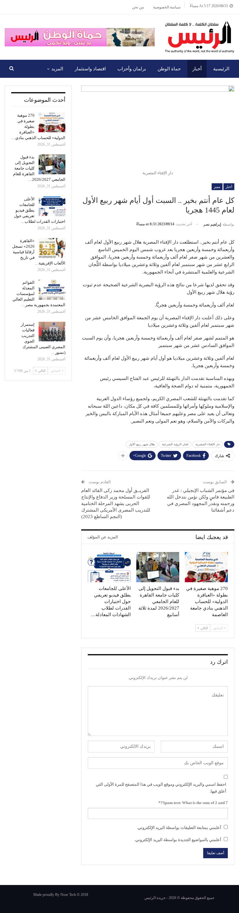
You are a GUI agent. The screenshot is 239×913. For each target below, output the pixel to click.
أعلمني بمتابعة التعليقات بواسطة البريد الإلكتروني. (179, 827)
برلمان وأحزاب (131, 68)
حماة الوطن (169, 68)
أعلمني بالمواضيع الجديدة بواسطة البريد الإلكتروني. (177, 839)
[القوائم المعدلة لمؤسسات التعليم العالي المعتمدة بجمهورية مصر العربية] (52, 290)
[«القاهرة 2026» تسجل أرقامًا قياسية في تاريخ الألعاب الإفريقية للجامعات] (52, 248)
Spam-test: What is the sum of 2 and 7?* (193, 802)
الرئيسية (221, 68)
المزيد (57, 68)
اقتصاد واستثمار (90, 68)
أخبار (197, 68)
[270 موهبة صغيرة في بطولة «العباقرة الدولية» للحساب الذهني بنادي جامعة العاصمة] (206, 567)
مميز (217, 187)
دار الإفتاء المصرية (207, 444)
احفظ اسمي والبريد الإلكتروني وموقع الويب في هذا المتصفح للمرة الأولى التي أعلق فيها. (161, 788)
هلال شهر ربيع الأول (142, 444)
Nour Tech (68, 894)
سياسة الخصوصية (166, 7)
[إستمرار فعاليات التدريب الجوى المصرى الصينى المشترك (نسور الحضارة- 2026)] (52, 332)
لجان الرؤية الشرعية (175, 444)
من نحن (138, 7)
